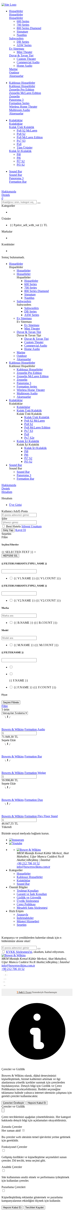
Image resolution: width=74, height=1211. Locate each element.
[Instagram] (16, 839)
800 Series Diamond (29, 28)
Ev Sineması (16, 48)
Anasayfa (22, 914)
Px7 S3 (21, 140)
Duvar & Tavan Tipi (21, 55)
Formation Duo (33, 799)
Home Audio (24, 65)
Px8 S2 (21, 134)
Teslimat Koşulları (28, 890)
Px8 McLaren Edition (30, 137)
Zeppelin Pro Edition (21, 89)
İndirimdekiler (25, 918)
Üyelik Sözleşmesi (28, 900)
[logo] (37, 4)
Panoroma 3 (16, 99)
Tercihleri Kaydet (34, 1207)
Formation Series (19, 103)
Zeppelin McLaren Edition (25, 93)
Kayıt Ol (20, 530)
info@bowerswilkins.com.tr (33, 866)
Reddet (42, 1089)
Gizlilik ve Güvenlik (29, 897)
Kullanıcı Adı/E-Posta (15, 511)
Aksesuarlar (16, 76)
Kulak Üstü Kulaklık (21, 127)
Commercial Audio (28, 62)
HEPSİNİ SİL (10, 555)
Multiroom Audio (19, 110)
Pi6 (19, 157)
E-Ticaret (27, 992)
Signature (22, 31)
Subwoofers (16, 38)
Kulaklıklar (16, 123)
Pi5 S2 (21, 164)
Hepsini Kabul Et (37, 1102)
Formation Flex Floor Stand (41, 816)
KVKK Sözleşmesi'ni (19, 951)
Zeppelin (14, 96)
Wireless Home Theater (23, 106)
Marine (13, 69)
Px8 (19, 144)
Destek (6, 195)
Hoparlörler (16, 14)
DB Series (23, 41)
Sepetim (21, 924)
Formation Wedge (35, 772)
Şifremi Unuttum (31, 526)
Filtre (5, 706)
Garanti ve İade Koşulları (32, 894)
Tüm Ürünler (24, 147)
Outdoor (14, 72)
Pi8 (19, 154)
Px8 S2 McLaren (27, 130)
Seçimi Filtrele (11, 702)
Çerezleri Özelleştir (13, 1102)
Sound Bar (15, 174)
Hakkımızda (9, 191)
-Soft (20, 992)
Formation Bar (18, 181)
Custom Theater (26, 58)
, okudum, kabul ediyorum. (35, 951)
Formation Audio (34, 729)
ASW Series (24, 45)
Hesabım (7, 491)
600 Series (23, 21)
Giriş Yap (8, 530)
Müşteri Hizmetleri (28, 921)
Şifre (4, 518)
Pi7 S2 (21, 161)
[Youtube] (15, 843)
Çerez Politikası (26, 904)
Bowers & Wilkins (13, 729)
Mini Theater (24, 52)
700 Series (23, 24)
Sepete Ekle (9, 740)
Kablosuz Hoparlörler (22, 86)
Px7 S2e (29, 437)
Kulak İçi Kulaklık (20, 151)
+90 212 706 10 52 (28, 863)
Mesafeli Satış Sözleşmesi (32, 907)
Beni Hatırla (13, 526)
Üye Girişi (15, 504)
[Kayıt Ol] (38, 948)
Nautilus (22, 35)
